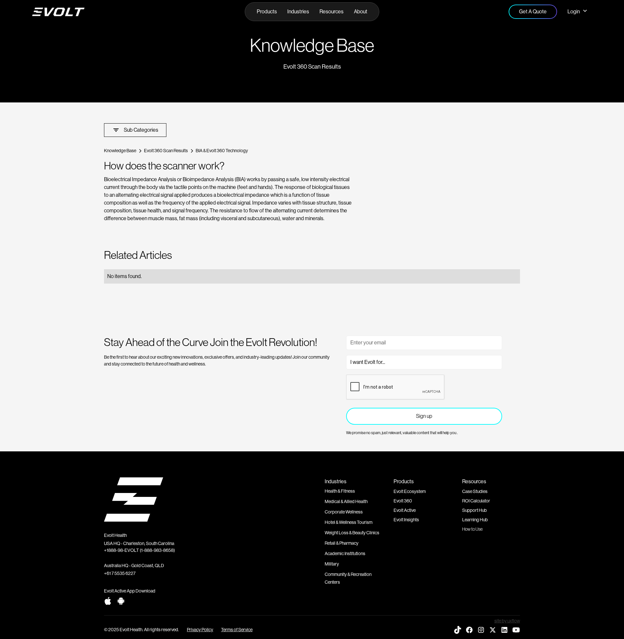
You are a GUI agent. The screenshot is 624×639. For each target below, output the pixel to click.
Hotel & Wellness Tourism (348, 522)
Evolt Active (405, 510)
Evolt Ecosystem (410, 491)
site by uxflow (507, 620)
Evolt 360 (403, 500)
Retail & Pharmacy (341, 543)
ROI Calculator (476, 500)
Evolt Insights (406, 519)
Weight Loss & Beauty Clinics (352, 532)
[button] (267, 12)
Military (332, 563)
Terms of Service (237, 629)
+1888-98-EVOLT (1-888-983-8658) (139, 550)
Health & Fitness (340, 491)
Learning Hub (475, 519)
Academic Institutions (345, 553)
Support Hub (474, 510)
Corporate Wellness (344, 511)
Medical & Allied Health (346, 501)
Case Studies (475, 491)
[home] (90, 12)
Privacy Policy (200, 629)
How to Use (472, 529)
